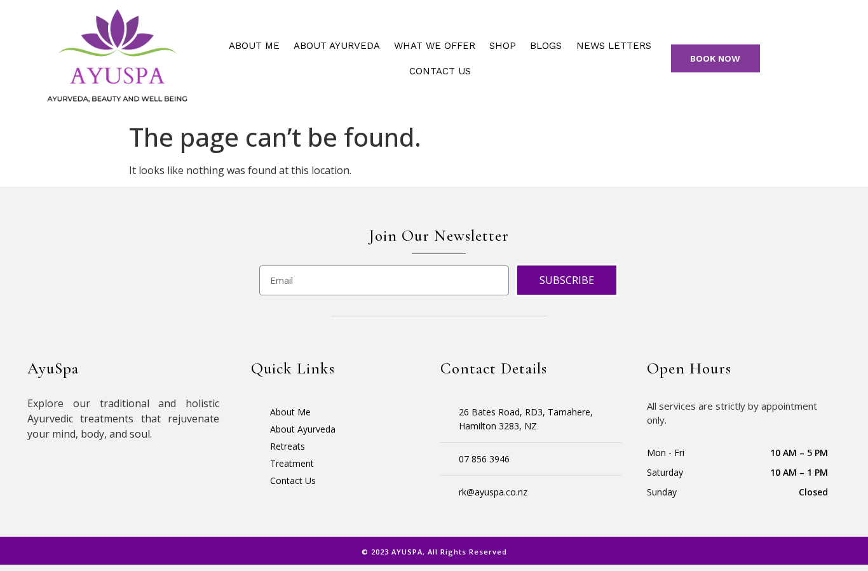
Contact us (440, 71)
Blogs (546, 45)
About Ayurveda (337, 45)
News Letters (613, 45)
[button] (716, 58)
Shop (502, 45)
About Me (254, 45)
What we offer (434, 45)
